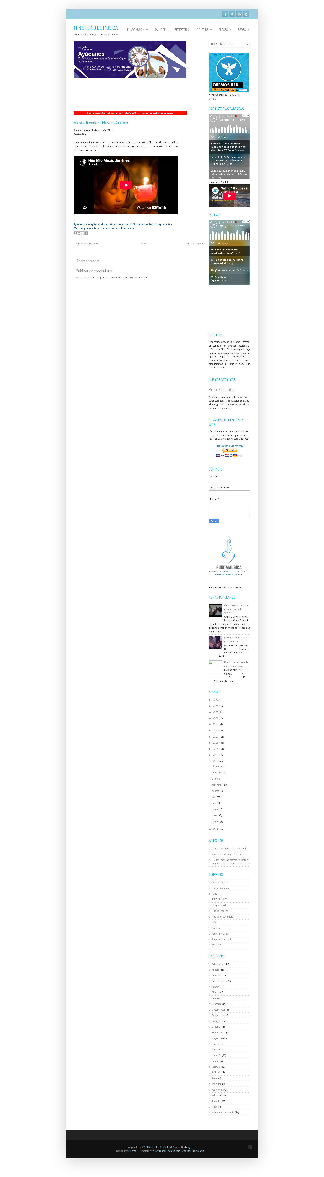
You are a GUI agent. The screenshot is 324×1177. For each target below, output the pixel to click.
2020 (215, 730)
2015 (215, 761)
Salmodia (160, 29)
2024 (215, 706)
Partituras (217, 928)
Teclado (216, 1101)
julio (214, 797)
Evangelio (217, 1021)
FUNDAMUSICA (219, 899)
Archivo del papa (220, 882)
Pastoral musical (220, 933)
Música (215, 1044)
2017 (215, 749)
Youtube (239, 14)
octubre (216, 778)
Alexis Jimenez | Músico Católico (101, 122)
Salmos (216, 1095)
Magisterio (217, 1038)
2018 (215, 742)
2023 (215, 712)
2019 (215, 736)
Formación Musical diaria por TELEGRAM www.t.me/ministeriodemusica (130, 113)
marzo (215, 815)
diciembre (217, 766)
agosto (215, 790)
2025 (215, 699)
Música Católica (220, 910)
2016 (215, 755)
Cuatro (215, 998)
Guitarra (216, 1026)
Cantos (215, 986)
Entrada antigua (195, 243)
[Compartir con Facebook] (86, 233)
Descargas (217, 1004)
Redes (242, 29)
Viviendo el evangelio (223, 1112)
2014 (215, 829)
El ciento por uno (221, 888)
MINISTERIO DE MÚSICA (96, 28)
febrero (216, 821)
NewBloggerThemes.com (166, 1150)
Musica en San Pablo (222, 916)
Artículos (216, 975)
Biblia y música (219, 981)
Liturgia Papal (219, 905)
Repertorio (182, 29)
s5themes (132, 1150)
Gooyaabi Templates (193, 1150)
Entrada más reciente (86, 243)
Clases (223, 29)
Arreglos (216, 969)
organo (215, 1061)
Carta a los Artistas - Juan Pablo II (229, 848)
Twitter (232, 14)
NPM (214, 922)
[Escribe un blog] (79, 233)
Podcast (216, 1072)
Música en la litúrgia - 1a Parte (227, 854)
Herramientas (219, 1032)
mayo (215, 809)
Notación (216, 1055)
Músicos (216, 1049)
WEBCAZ (216, 945)
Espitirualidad (219, 1015)
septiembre (218, 784)
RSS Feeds (246, 14)
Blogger (189, 1147)
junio (214, 803)
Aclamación (218, 964)
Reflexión (217, 1083)
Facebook (225, 14)
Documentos (218, 1009)
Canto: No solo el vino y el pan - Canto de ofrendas (237, 609)
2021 (215, 724)
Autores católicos (223, 389)
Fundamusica (135, 29)
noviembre (217, 772)
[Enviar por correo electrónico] (75, 233)
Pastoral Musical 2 (221, 939)
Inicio (143, 243)
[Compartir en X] (83, 233)
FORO (214, 893)
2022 (215, 718)
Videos (215, 1106)
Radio (215, 1078)
